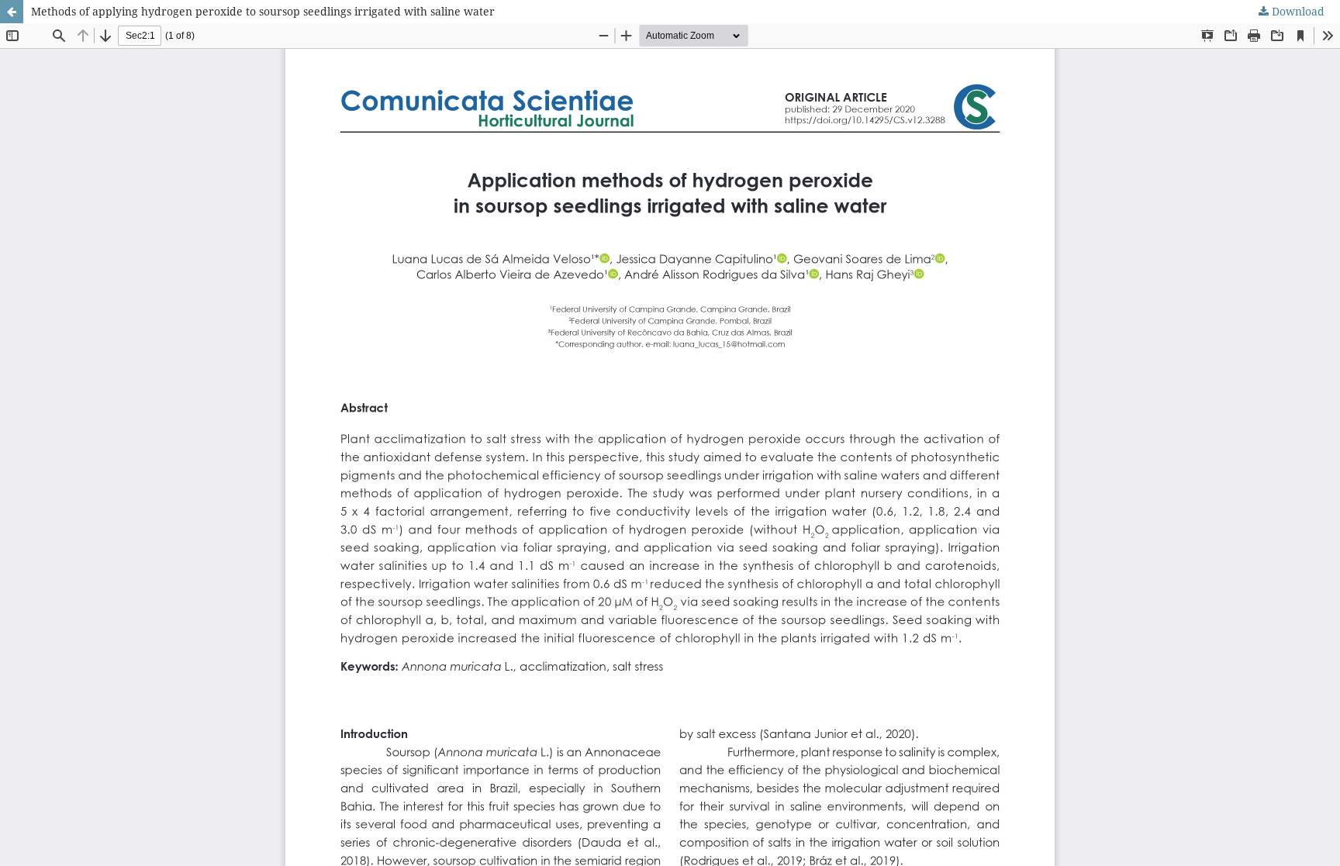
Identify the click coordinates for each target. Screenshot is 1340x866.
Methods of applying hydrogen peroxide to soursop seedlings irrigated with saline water (263, 11)
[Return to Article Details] (11, 11)
